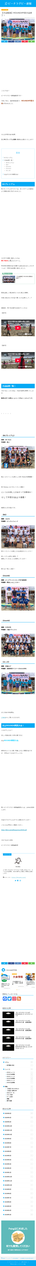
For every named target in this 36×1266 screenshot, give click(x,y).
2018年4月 (18, 1210)
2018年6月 (18, 1202)
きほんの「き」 (19, 1092)
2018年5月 (18, 1206)
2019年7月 (18, 1147)
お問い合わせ (24, 1261)
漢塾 (19, 1098)
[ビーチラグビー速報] (18, 4)
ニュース (18, 1069)
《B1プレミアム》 (10, 162)
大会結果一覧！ (9, 160)
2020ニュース (19, 1080)
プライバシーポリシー (13, 1261)
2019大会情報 (4, 9)
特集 (18, 1086)
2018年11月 (18, 1181)
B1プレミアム (8, 157)
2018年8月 (18, 1193)
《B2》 (7, 164)
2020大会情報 (19, 1082)
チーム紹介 (19, 1096)
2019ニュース (19, 1076)
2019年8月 (18, 1143)
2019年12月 (18, 1126)
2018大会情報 (19, 1074)
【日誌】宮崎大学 (19, 1090)
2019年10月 (18, 1134)
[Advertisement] (18, 64)
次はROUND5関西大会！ (11, 174)
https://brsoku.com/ (19, 877)
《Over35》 (8, 166)
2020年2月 (18, 1122)
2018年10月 (18, 1185)
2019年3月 (18, 1164)
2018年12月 (18, 1176)
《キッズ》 (8, 170)
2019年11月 (18, 1130)
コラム (18, 1062)
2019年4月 (18, 1159)
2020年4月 (18, 1117)
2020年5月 (18, 1113)
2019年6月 (18, 1151)
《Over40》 (8, 168)
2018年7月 (18, 1197)
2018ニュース (19, 1072)
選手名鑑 (19, 1100)
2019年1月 (18, 1172)
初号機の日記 (19, 1065)
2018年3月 (18, 1214)
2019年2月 (18, 1168)
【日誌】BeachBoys (19, 1088)
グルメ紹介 (19, 1094)
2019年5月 (18, 1155)
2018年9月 (18, 1189)
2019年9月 (18, 1138)
